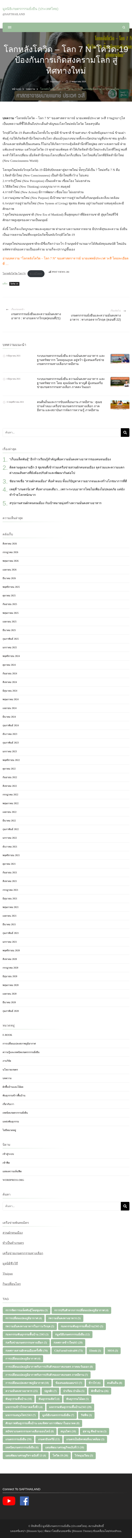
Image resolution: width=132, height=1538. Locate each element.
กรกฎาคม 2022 (10, 794)
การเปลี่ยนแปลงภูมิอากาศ (23, 1358)
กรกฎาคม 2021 (10, 890)
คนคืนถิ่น (114, 1382)
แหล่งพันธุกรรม (11, 1121)
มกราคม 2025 (10, 647)
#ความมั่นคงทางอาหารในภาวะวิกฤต (30, 1326)
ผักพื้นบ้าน (99, 1391)
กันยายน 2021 (10, 872)
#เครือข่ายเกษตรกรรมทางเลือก (26, 1342)
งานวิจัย (7, 1061)
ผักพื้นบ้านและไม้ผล (13, 1087)
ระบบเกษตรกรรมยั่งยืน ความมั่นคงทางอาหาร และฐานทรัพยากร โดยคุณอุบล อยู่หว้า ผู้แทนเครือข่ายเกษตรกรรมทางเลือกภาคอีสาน (71, 360)
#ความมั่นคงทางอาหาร (64, 1318)
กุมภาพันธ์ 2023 (11, 742)
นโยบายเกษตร (10, 1069)
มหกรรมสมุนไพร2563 (21, 1415)
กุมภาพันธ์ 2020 (11, 1011)
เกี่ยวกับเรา (8, 1104)
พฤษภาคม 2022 (11, 803)
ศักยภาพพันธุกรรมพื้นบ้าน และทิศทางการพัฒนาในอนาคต (42, 1423)
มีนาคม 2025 (9, 630)
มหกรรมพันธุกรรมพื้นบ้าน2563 (70, 1407)
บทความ (7, 1078)
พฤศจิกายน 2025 (11, 587)
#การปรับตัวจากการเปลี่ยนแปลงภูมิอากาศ (81, 1310)
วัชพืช (86, 1415)
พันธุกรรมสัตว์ (48, 1398)
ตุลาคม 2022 (9, 768)
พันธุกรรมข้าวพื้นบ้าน (14, 1095)
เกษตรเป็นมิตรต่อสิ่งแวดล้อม (85, 1439)
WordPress (115, 1531)
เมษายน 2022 (9, 812)
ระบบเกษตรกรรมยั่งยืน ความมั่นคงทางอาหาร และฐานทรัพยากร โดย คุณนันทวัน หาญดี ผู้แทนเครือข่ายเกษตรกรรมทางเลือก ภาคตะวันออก (71, 383)
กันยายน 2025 (10, 604)
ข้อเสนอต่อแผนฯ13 (69, 1382)
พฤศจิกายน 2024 (11, 656)
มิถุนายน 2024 (10, 690)
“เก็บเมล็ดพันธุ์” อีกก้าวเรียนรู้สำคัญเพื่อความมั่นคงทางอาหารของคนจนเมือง (60, 459)
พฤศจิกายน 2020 (11, 950)
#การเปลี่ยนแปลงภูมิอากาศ (24, 1318)
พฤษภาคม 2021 (11, 907)
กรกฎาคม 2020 (10, 967)
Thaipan (8, 1273)
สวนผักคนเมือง (13, 1232)
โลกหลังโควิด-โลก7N (14, 273)
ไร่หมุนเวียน (84, 1455)
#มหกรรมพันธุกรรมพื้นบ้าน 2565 (27, 1334)
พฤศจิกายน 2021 (11, 855)
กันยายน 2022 (10, 777)
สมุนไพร (68, 1431)
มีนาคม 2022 (9, 820)
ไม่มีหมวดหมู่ (9, 1130)
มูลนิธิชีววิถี (10, 1263)
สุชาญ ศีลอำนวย (94, 1431)
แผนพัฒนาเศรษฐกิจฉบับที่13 (64, 1447)
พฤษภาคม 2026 (11, 561)
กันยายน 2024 (10, 673)
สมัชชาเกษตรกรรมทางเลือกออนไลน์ (30, 1431)
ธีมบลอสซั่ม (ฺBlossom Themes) (74, 1531)
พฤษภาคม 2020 (11, 985)
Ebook (95, 1350)
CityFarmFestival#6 (68, 1350)
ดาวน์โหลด (36, 273)
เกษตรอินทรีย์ (49, 1439)
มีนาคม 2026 (9, 578)
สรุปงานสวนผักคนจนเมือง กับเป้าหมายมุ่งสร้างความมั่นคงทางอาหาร (55, 503)
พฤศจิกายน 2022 (11, 760)
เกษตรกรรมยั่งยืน (18, 1439)
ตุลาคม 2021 (9, 864)
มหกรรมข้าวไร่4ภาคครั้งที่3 (24, 1407)
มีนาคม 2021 (9, 924)
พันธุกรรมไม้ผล (77, 1398)
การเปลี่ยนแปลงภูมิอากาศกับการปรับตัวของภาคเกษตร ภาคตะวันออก (49, 1366)
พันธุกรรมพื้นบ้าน (19, 1398)
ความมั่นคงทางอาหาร (22, 1391)
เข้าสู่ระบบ (8, 1154)
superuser (54, 81)
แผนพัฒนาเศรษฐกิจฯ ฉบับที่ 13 (26, 1455)
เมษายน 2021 (9, 916)
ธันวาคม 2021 (10, 846)
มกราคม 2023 (10, 751)
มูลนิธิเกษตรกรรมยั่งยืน (58, 1415)
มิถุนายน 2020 (10, 976)
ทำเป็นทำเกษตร (13, 1243)
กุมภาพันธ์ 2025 (11, 639)
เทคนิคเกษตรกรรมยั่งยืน (15, 1113)
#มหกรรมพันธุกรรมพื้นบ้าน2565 (82, 1326)
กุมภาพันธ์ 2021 (11, 933)
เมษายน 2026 (9, 569)
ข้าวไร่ (94, 1382)
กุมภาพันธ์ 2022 (11, 829)
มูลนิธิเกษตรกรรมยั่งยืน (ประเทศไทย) (30, 9)
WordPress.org (13, 1180)
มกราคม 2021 (10, 942)
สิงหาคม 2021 (10, 881)
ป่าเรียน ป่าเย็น (73, 1391)
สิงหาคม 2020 (10, 959)
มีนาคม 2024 (9, 717)
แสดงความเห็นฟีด (12, 1171)
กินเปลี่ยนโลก (12, 1284)
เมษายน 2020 (9, 994)
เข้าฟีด (6, 1163)
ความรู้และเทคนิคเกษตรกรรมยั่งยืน (21, 1052)
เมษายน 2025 (9, 621)
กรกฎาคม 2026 (10, 552)
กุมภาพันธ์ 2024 (11, 725)
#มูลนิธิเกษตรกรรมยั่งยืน (72, 1334)
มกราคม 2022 (10, 838)
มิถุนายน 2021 (10, 898)
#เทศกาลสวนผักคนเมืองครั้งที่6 (27, 1350)
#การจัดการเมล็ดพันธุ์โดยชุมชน (27, 1310)
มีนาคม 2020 (9, 1002)
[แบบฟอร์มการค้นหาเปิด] (124, 27)
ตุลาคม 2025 (9, 595)
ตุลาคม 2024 (9, 665)
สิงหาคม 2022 (10, 786)
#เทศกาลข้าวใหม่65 (68, 1342)
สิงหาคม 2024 (10, 682)
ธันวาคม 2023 (10, 734)
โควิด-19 (14, 284)
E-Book (7, 1035)
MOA (113, 1350)
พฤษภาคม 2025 (11, 613)
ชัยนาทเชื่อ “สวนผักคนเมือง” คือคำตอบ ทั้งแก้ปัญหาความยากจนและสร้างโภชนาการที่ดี (68, 481)
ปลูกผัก (50, 1391)
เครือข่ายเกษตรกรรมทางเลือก (23, 1253)
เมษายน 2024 (9, 708)
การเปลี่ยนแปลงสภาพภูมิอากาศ (19, 1043)
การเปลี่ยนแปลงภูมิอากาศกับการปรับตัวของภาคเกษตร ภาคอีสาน (47, 1374)
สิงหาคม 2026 (10, 543)
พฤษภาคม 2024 (11, 699)
